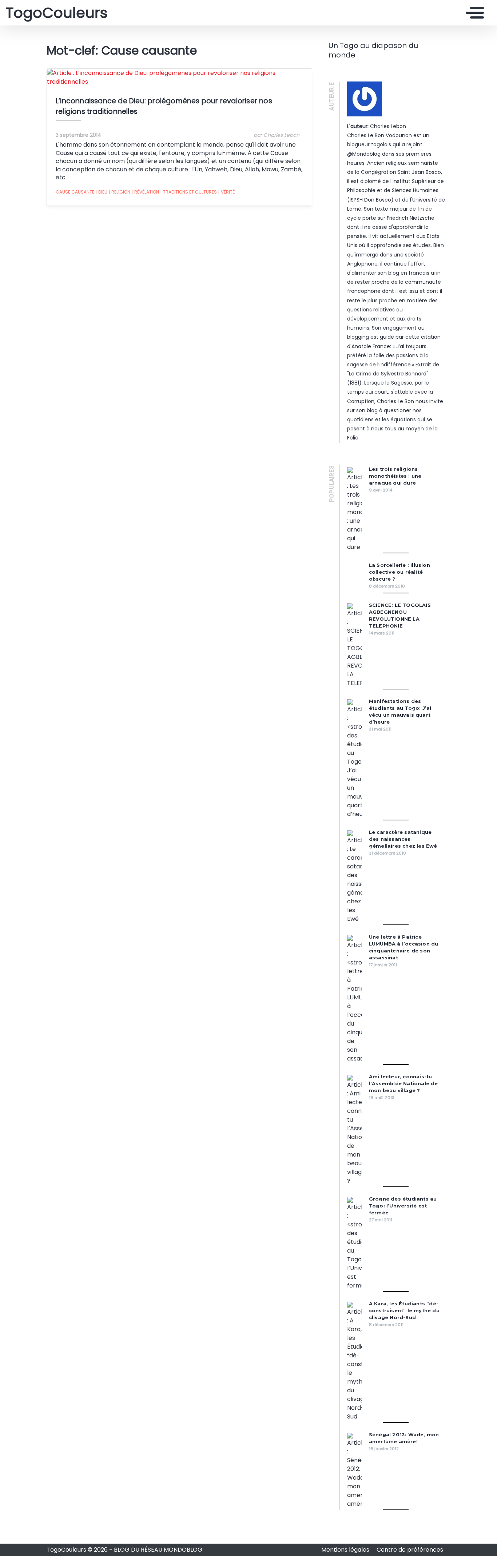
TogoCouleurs (57, 13)
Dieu (101, 192)
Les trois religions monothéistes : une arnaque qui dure (395, 476)
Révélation (145, 192)
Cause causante (75, 192)
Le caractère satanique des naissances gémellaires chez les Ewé (403, 839)
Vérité (226, 192)
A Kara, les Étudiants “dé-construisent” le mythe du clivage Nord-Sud (404, 1310)
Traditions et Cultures (188, 192)
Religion (119, 192)
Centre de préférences (410, 1549)
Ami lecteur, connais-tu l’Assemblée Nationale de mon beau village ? (403, 1083)
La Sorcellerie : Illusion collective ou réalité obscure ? (399, 572)
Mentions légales (346, 1549)
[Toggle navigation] (473, 12)
